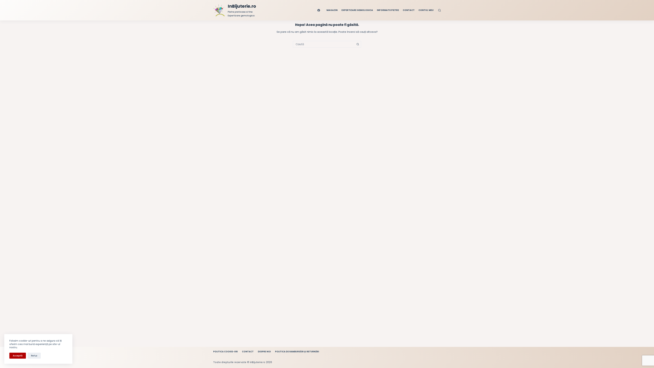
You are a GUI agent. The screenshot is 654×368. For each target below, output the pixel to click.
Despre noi (264, 351)
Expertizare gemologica (357, 10)
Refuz (34, 355)
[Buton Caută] (357, 44)
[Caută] (439, 10)
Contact (409, 10)
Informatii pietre (388, 10)
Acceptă (17, 355)
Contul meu (426, 10)
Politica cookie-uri (225, 351)
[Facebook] (319, 10)
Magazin (332, 10)
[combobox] (323, 44)
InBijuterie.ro (242, 6)
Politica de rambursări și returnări (297, 351)
